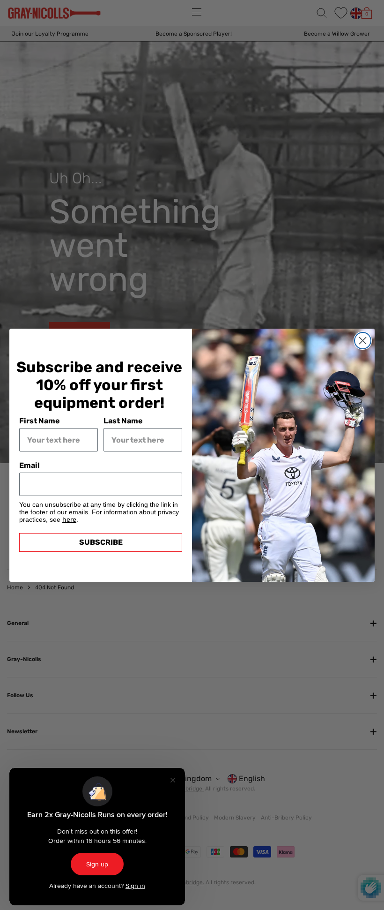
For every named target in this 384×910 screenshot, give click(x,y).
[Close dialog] (362, 340)
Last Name (123, 420)
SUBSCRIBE (101, 542)
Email (29, 465)
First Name (39, 420)
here (69, 520)
